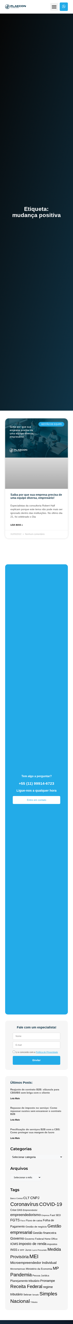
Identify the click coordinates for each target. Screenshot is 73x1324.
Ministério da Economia (39, 1268)
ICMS (14, 1244)
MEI (33, 1256)
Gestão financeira (44, 1233)
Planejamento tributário (25, 1280)
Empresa (45, 1215)
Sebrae (27, 1294)
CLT (26, 1198)
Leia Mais (15, 1098)
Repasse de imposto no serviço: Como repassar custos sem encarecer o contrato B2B (35, 1110)
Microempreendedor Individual (33, 1263)
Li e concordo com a (37, 1052)
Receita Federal (26, 1286)
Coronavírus (24, 1204)
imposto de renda (32, 1244)
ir (18, 1249)
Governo (17, 1238)
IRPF (22, 1250)
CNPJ (34, 1198)
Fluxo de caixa (34, 1220)
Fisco (22, 1221)
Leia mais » (16, 525)
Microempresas (17, 1269)
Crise (13, 1210)
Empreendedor (30, 1210)
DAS (19, 1210)
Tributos (34, 1302)
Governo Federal (34, 1239)
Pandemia (21, 1274)
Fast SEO (55, 1215)
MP (56, 1268)
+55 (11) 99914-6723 (36, 783)
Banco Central (16, 1198)
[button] (54, 7)
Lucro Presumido (39, 1250)
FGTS (15, 1220)
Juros (28, 1250)
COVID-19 (50, 1204)
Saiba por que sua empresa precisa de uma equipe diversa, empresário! (36, 496)
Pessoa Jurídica (40, 1275)
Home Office (50, 1239)
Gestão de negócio (36, 1226)
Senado (35, 1295)
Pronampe (47, 1281)
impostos (52, 1244)
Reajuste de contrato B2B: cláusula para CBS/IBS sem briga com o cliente (34, 1091)
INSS (13, 1249)
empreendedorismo (25, 1215)
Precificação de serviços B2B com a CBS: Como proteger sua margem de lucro (35, 1131)
